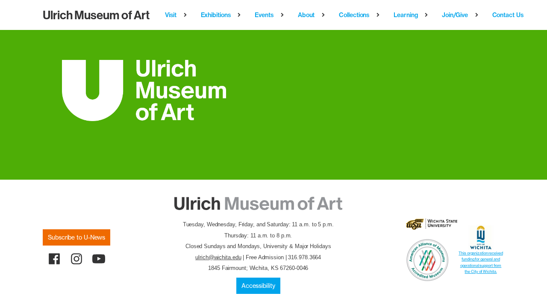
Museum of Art (96, 14)
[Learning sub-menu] (428, 15)
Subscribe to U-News (76, 237)
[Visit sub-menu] (187, 15)
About (306, 15)
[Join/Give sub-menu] (478, 15)
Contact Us (507, 15)
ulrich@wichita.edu (218, 257)
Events (264, 15)
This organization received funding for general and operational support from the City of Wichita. (481, 262)
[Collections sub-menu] (379, 15)
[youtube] (99, 259)
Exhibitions (216, 15)
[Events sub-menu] (284, 15)
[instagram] (76, 259)
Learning (406, 15)
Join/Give (455, 15)
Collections (354, 15)
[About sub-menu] (325, 15)
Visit (170, 15)
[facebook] (54, 259)
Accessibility (258, 286)
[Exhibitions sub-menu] (240, 15)
